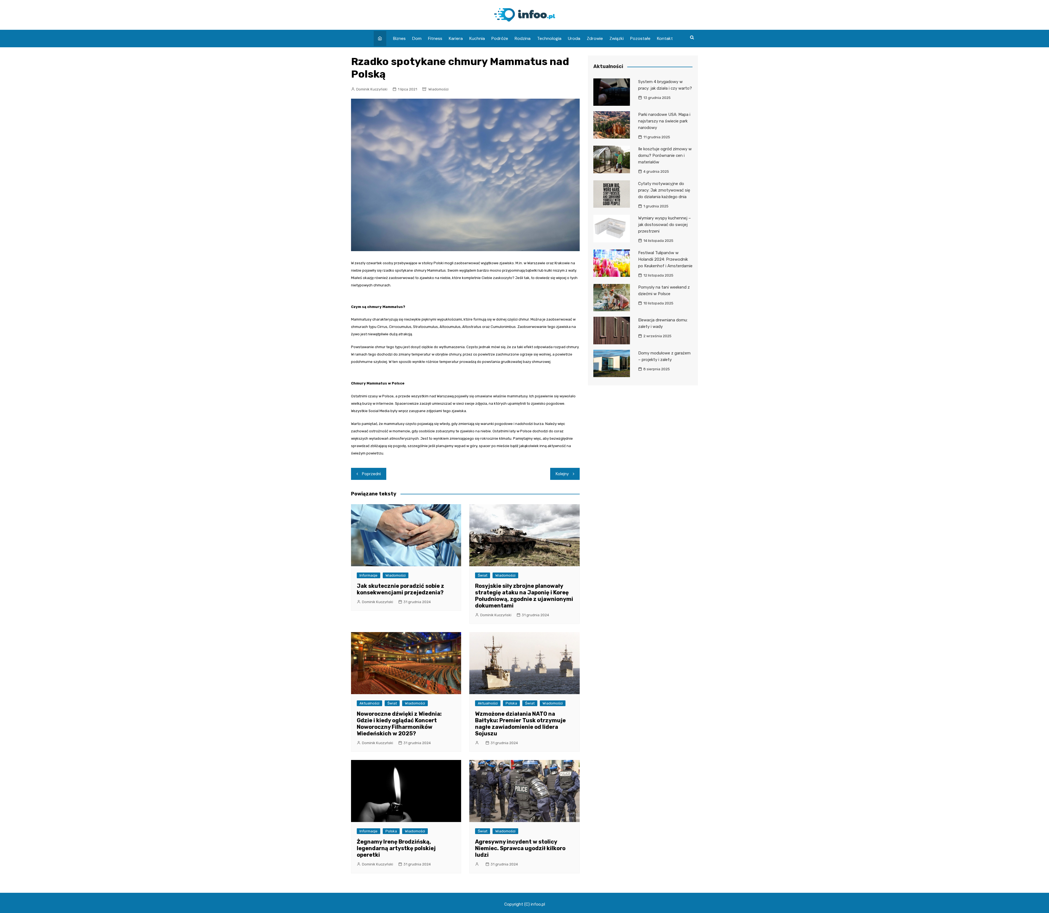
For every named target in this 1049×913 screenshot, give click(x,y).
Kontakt (665, 38)
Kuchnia (477, 38)
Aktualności (369, 703)
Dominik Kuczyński (371, 89)
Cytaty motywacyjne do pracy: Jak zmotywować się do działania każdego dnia (664, 190)
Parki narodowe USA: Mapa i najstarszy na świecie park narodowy (664, 121)
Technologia (549, 38)
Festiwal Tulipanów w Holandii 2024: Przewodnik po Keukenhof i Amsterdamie (665, 259)
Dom (417, 38)
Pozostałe (640, 38)
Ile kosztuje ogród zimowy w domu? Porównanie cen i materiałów (665, 155)
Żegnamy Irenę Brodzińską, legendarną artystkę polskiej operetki (396, 848)
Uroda (574, 38)
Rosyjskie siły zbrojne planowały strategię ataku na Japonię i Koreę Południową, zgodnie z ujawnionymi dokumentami (524, 596)
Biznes (399, 38)
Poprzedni (371, 474)
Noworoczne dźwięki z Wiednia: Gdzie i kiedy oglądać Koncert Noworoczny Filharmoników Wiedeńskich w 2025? (399, 724)
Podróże (499, 38)
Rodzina (523, 38)
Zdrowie (595, 38)
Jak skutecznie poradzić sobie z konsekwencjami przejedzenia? (400, 589)
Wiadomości (438, 89)
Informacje (369, 575)
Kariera (456, 38)
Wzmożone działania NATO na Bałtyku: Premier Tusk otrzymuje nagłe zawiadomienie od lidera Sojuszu (520, 724)
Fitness (435, 38)
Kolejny (562, 474)
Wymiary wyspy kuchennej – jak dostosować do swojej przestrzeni (664, 225)
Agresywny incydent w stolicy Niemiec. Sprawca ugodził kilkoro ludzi (520, 848)
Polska (511, 703)
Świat (482, 575)
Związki (616, 38)
